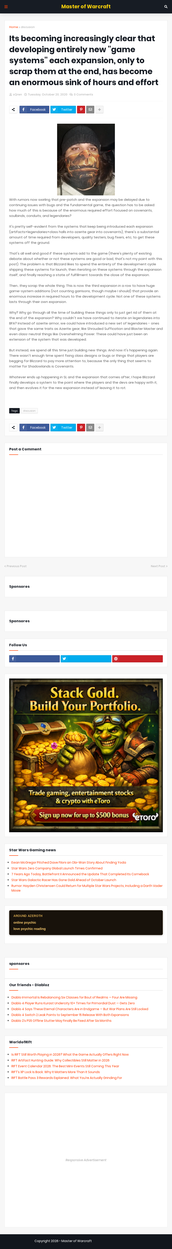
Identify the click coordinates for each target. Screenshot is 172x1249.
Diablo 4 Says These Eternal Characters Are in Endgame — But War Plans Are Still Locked (79, 1009)
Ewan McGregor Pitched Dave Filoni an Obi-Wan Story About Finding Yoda (68, 862)
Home (13, 27)
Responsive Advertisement (86, 1160)
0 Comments (83, 94)
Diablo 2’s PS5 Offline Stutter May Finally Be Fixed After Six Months (61, 1020)
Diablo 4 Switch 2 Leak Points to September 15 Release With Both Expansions (70, 1015)
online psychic (24, 922)
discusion (28, 27)
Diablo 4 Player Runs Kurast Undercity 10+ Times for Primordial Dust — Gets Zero (73, 1003)
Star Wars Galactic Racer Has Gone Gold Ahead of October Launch (63, 880)
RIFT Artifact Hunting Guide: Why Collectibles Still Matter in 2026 (60, 1060)
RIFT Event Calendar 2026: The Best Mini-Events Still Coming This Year (65, 1066)
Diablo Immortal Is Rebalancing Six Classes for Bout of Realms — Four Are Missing (74, 997)
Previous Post (17, 566)
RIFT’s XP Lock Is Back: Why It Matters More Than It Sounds (55, 1072)
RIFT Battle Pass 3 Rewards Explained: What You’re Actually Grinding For (66, 1078)
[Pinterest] (81, 109)
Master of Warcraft (86, 6)
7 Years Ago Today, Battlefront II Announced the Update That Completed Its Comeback (80, 874)
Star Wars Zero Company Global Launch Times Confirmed (57, 868)
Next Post (158, 566)
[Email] (90, 109)
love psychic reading (29, 929)
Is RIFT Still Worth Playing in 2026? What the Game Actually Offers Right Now (70, 1054)
